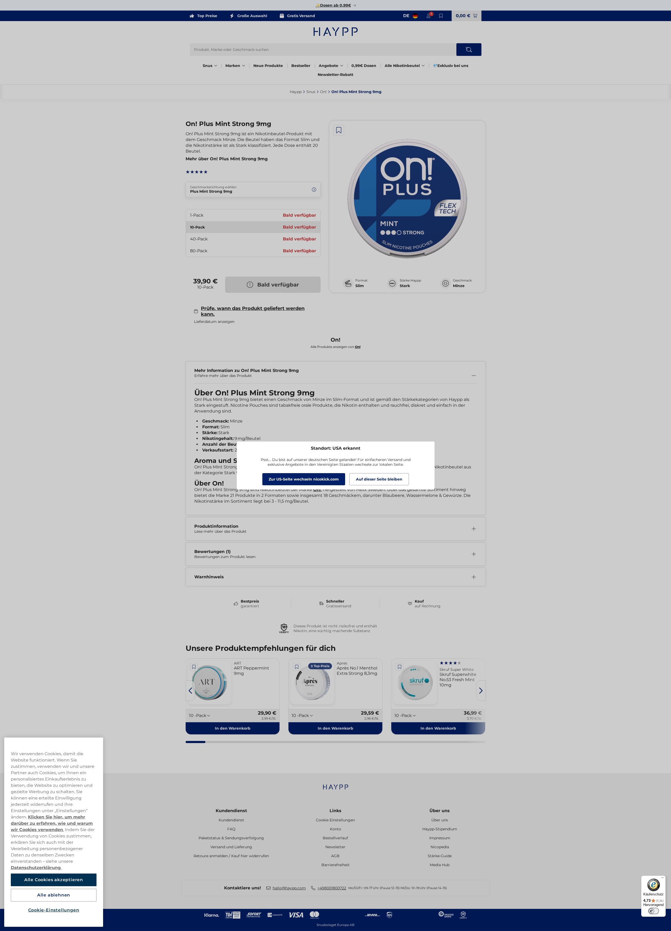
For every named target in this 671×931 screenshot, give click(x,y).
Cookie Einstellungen (335, 820)
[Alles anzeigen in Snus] (215, 65)
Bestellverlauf (335, 838)
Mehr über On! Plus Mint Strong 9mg (227, 158)
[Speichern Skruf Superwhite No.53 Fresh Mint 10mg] (399, 667)
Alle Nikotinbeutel (402, 65)
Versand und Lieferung (231, 847)
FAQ (231, 829)
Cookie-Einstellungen (53, 910)
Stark (405, 285)
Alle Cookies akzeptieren (53, 879)
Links (335, 810)
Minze (459, 285)
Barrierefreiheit (335, 864)
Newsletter (335, 847)
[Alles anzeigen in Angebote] (341, 65)
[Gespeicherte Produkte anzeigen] (441, 16)
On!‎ (323, 91)
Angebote (328, 65)
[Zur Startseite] (336, 31)
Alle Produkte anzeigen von (335, 347)
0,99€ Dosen (363, 65)
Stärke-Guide (440, 856)
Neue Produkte (268, 65)
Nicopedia (440, 847)
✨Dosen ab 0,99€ (333, 5)
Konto (335, 829)
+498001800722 (331, 888)
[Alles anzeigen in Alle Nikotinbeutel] (423, 65)
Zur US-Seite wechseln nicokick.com (304, 479)
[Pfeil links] (190, 690)
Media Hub (440, 864)
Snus (207, 65)
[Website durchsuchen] (468, 49)
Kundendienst (231, 810)
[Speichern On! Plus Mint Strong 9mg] (339, 130)
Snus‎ (310, 91)
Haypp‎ (296, 91)
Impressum (439, 838)
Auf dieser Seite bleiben (379, 479)
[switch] (653, 911)
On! (317, 489)
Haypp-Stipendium (439, 829)
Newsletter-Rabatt (335, 74)
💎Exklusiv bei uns (450, 65)
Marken (232, 65)
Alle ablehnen (53, 895)
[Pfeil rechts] (481, 690)
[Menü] (662, 879)
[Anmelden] (428, 16)
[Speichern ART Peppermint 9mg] (194, 667)
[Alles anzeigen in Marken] (243, 65)
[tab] (196, 742)
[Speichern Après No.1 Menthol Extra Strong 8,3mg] (297, 667)
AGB (335, 856)
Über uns (439, 810)
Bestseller (300, 65)
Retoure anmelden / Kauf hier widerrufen (231, 856)
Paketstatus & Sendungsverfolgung (231, 838)
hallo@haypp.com (289, 888)
